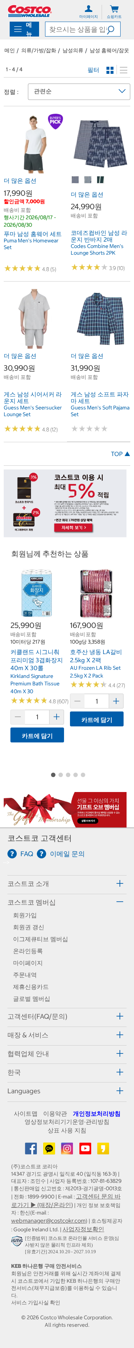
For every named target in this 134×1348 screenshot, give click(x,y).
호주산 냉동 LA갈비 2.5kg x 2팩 (96, 656)
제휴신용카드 (31, 986)
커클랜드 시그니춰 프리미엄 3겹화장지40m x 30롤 (36, 660)
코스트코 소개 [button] (28, 883)
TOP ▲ (120, 454)
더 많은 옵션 (20, 180)
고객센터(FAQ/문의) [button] (37, 1016)
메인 (9, 50)
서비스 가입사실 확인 (35, 1302)
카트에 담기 (37, 735)
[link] (33, 169)
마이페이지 (28, 963)
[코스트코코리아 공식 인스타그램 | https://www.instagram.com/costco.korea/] (67, 1150)
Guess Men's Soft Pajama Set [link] (100, 411)
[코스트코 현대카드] (65, 533)
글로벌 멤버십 (31, 998)
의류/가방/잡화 (38, 50)
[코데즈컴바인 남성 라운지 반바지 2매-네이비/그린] (101, 180)
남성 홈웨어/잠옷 (109, 50)
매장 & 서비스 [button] (27, 1035)
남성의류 (73, 50)
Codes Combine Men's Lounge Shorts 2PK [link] (97, 249)
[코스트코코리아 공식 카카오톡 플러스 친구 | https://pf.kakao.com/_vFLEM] (50, 1150)
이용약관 (55, 1113)
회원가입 (25, 915)
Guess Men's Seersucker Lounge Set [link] (33, 411)
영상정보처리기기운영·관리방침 (67, 1121)
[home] (29, 11)
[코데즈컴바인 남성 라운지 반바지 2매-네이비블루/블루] (88, 180)
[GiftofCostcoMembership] (65, 823)
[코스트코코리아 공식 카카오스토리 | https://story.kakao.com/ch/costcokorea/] (103, 1150)
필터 (93, 69)
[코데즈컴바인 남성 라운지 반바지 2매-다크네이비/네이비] (75, 180)
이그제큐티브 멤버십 (40, 939)
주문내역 (25, 974)
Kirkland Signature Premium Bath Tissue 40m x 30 (35, 684)
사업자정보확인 (83, 1229)
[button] (113, 29)
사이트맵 (26, 1113)
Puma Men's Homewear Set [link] (31, 244)
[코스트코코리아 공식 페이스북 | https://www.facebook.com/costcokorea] (31, 1150)
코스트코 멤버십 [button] (31, 902)
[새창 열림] (18, 1242)
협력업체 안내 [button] (28, 1053)
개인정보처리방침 (97, 1113)
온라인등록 (28, 951)
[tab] (67, 883)
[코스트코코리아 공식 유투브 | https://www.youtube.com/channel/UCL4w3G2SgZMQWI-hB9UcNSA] (86, 1150)
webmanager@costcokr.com (48, 1220)
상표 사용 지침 (67, 1130)
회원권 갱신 (28, 927)
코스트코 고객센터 (39, 838)
